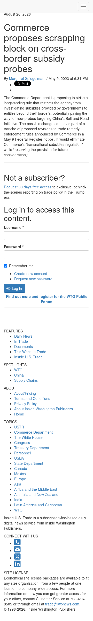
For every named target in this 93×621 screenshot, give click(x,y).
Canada (20, 468)
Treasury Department (31, 447)
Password (14, 246)
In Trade (21, 341)
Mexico (20, 473)
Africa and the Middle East (35, 489)
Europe (20, 478)
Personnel (22, 452)
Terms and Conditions (32, 398)
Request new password (33, 278)
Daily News (23, 336)
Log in (16, 288)
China (19, 375)
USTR (19, 426)
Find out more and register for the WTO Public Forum (46, 299)
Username (14, 227)
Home (19, 414)
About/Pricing (25, 393)
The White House (28, 437)
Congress (22, 442)
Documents (23, 346)
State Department (28, 463)
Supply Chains (26, 380)
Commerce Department (33, 432)
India (18, 499)
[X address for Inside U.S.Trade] (17, 557)
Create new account (30, 273)
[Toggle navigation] (83, 6)
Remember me (21, 265)
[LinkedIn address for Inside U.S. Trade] (17, 565)
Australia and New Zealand (36, 494)
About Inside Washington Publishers (43, 408)
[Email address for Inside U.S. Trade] (17, 550)
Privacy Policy (25, 403)
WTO (18, 369)
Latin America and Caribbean (38, 504)
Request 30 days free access (27, 186)
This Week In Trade (30, 351)
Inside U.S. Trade (28, 356)
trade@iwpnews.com (62, 603)
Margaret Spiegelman (26, 78)
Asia (17, 484)
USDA (19, 458)
